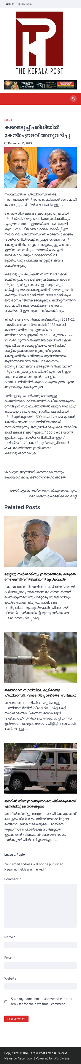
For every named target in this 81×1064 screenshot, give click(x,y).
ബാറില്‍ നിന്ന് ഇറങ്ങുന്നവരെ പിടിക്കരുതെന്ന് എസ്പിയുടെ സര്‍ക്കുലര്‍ (40, 803)
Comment (12, 879)
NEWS (8, 120)
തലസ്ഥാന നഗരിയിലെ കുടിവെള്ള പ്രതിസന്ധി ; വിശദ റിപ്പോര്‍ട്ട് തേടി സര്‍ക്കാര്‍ (40, 692)
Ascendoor (25, 1058)
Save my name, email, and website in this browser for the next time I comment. (41, 1001)
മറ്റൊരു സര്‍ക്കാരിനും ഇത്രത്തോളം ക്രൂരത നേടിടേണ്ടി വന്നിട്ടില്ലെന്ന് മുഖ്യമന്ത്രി (40, 576)
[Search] (73, 98)
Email (9, 957)
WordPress (61, 1058)
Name (9, 937)
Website (10, 978)
